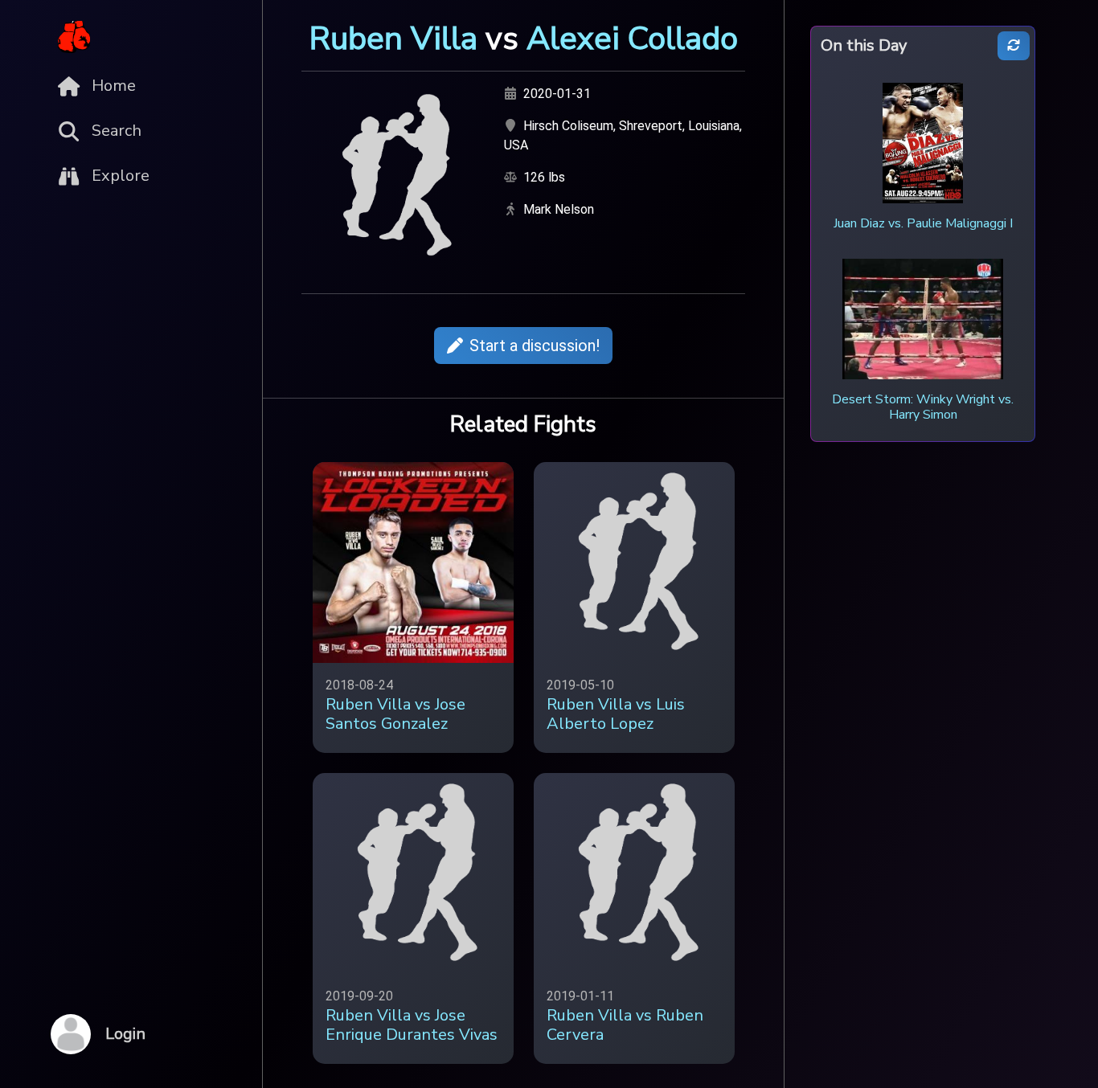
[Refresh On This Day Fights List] (1014, 46)
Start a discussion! (534, 345)
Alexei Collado (632, 38)
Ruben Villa (393, 38)
